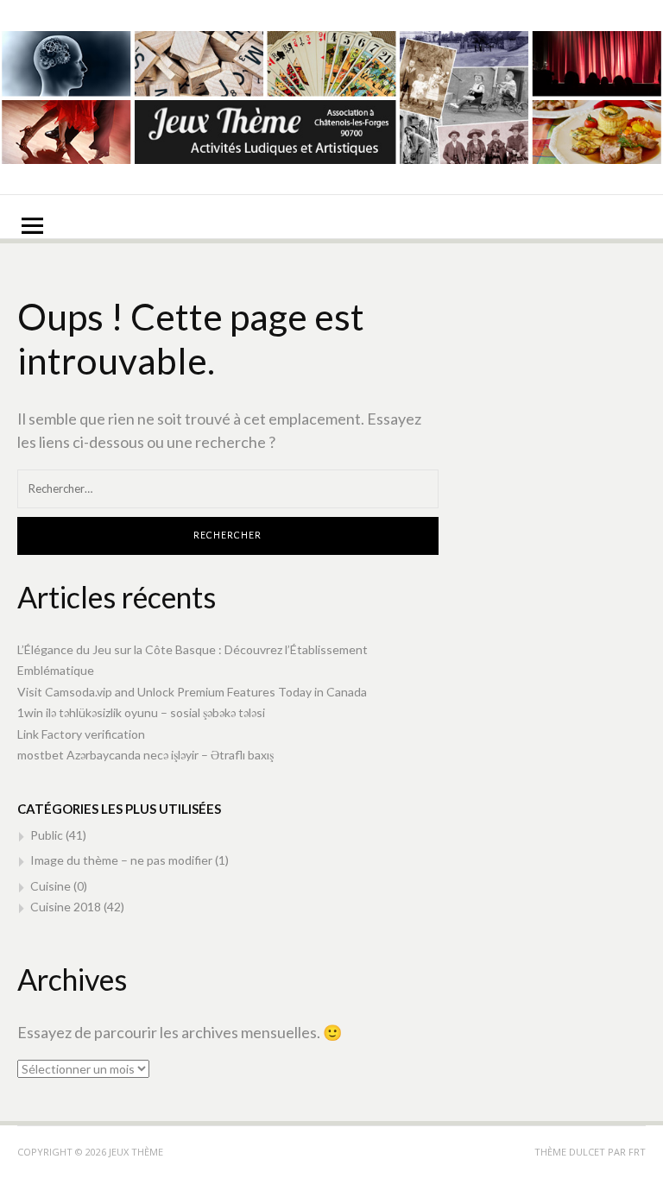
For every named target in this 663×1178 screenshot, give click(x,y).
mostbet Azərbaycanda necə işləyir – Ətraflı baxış (145, 754)
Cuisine (50, 886)
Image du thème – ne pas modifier (121, 860)
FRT (637, 1151)
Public (46, 835)
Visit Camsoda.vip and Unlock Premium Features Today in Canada (192, 691)
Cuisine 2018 (65, 906)
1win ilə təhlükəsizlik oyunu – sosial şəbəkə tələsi (141, 712)
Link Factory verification (81, 734)
